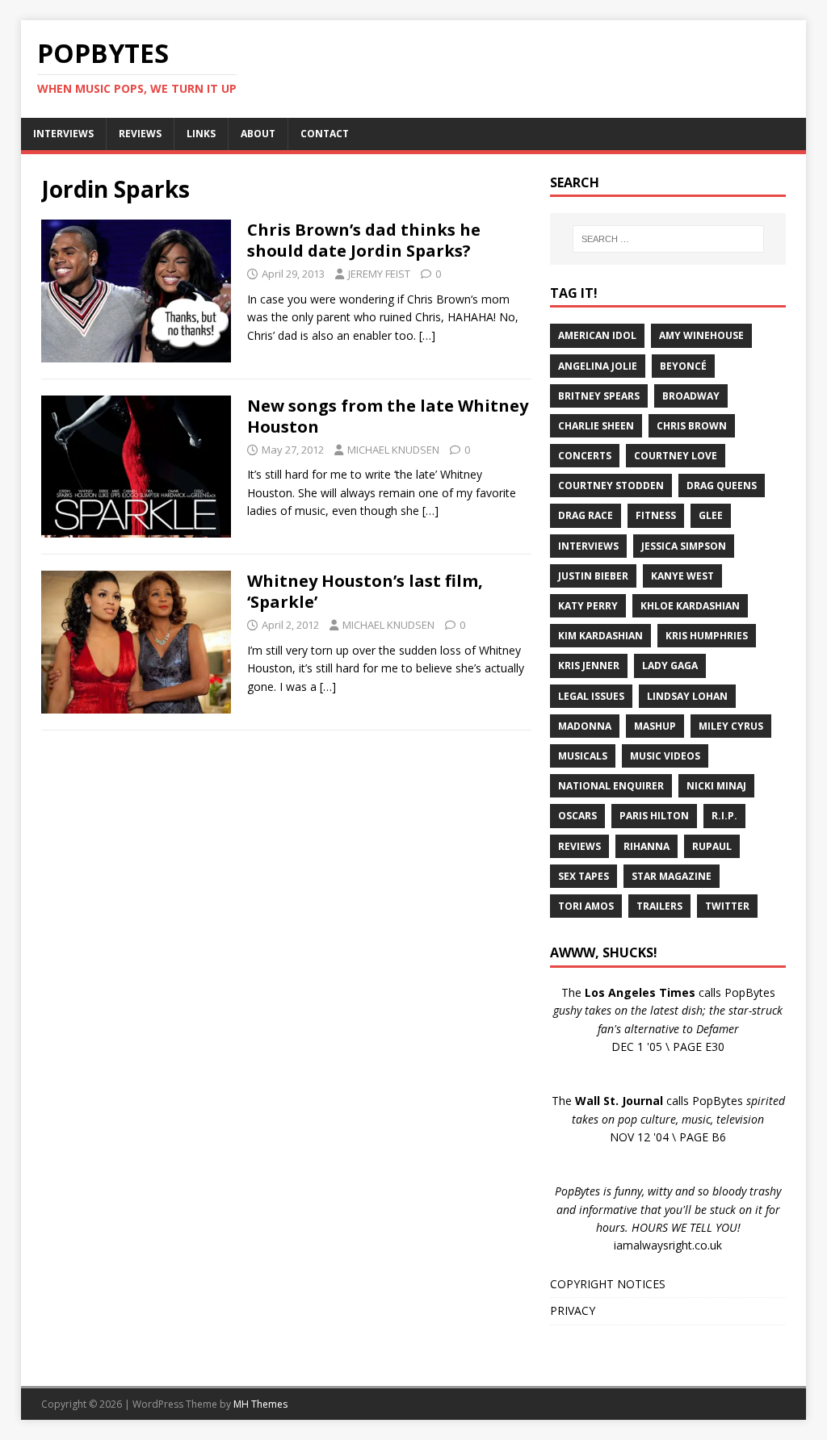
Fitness (656, 515)
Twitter (727, 906)
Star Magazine (672, 876)
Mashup (655, 726)
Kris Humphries (706, 636)
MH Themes (260, 1404)
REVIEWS (140, 133)
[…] (427, 335)
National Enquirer (611, 786)
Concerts (584, 456)
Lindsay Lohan (687, 696)
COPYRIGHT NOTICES (607, 1283)
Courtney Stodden (611, 485)
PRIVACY (572, 1310)
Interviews (588, 546)
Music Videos (665, 756)
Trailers (659, 906)
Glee (711, 515)
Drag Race (585, 515)
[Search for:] (668, 239)
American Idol (597, 335)
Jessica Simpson (683, 546)
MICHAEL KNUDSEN (393, 449)
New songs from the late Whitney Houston (387, 416)
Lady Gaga (670, 665)
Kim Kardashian (600, 636)
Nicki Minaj (716, 786)
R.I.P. (724, 816)
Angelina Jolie (597, 366)
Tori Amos (586, 906)
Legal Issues (591, 696)
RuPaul (712, 846)
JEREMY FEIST (379, 273)
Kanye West (682, 576)
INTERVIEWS (63, 133)
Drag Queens (721, 485)
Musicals (582, 756)
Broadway (691, 396)
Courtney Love (675, 456)
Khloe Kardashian (690, 606)
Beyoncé (683, 366)
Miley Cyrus (731, 726)
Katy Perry (588, 606)
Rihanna (646, 846)
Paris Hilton (654, 816)
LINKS (201, 133)
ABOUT (258, 133)
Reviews (579, 846)
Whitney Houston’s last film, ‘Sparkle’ (365, 591)
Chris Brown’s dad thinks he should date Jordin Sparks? (364, 240)
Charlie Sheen (596, 426)
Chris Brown (692, 426)
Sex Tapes (583, 876)
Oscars (577, 816)
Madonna (584, 726)
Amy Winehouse (701, 335)
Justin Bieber (593, 576)
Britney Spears (599, 396)
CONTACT (324, 133)
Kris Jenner (588, 665)
